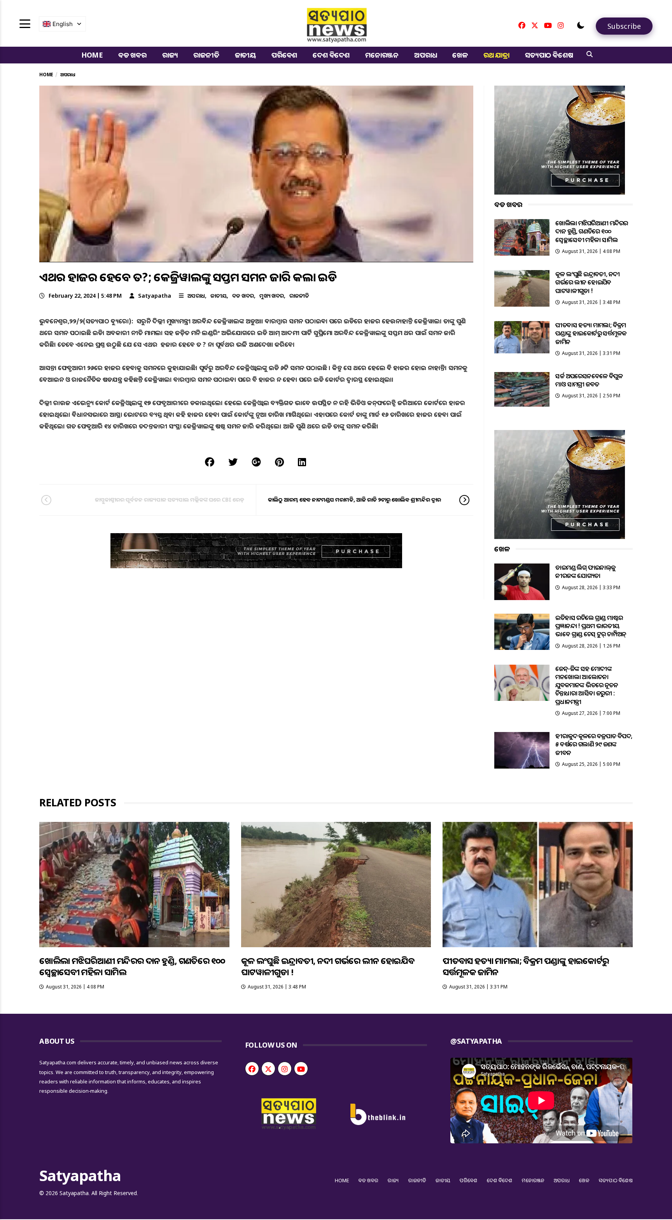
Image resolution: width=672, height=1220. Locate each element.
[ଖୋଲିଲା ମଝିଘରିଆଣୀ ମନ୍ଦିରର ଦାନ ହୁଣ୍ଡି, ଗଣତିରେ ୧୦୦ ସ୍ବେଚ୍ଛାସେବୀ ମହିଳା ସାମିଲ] (522, 237)
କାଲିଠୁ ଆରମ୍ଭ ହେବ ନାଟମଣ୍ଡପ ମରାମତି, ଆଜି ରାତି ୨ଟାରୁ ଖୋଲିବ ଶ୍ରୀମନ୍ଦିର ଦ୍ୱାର (354, 499)
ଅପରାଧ (425, 55)
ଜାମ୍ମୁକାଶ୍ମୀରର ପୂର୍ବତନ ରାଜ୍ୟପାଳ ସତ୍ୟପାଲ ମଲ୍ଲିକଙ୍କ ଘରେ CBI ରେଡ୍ (169, 499)
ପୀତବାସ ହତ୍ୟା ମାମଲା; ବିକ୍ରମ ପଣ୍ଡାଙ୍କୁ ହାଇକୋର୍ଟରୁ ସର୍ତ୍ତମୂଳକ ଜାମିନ (590, 333)
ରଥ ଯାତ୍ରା (496, 55)
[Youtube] (548, 25)
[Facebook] (521, 25)
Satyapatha (154, 295)
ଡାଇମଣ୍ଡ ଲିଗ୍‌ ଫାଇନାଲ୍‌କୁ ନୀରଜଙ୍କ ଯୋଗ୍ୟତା (585, 571)
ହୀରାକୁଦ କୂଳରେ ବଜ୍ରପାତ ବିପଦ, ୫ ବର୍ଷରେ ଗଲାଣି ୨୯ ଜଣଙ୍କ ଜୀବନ (593, 744)
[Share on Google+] (256, 461)
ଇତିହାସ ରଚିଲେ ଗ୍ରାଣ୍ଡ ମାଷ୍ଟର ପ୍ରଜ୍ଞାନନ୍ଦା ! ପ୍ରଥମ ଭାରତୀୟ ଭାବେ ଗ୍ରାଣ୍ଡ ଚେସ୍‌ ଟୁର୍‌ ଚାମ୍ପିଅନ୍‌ (590, 626)
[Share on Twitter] (233, 461)
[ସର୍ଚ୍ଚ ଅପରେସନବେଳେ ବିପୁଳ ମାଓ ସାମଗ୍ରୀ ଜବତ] (522, 389)
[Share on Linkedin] (302, 461)
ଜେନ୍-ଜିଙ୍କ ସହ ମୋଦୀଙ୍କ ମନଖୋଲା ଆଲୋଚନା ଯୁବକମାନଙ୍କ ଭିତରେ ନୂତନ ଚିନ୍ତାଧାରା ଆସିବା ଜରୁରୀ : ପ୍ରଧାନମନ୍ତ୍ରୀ (586, 685)
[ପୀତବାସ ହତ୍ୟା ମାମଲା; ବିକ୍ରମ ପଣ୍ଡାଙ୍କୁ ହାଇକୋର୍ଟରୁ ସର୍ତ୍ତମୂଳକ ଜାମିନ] (522, 337)
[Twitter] (534, 25)
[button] (580, 25)
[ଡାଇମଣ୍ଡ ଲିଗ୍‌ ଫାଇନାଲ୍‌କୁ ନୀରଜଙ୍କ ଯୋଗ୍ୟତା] (522, 581)
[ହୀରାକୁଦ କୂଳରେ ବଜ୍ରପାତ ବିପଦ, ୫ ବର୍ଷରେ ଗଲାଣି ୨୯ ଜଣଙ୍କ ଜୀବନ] (522, 750)
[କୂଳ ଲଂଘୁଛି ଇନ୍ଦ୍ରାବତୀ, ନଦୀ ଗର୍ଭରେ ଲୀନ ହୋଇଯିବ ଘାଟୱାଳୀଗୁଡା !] (522, 288)
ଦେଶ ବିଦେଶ (331, 55)
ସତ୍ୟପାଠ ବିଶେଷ (549, 55)
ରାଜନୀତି (206, 55)
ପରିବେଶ (284, 55)
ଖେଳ (460, 55)
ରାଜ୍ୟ (170, 55)
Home (92, 55)
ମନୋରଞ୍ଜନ (382, 55)
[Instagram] (561, 25)
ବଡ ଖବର (132, 55)
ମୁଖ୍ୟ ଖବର (271, 295)
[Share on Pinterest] (279, 461)
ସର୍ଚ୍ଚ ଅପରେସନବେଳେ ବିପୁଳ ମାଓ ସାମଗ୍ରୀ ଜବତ (589, 380)
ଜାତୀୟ (245, 55)
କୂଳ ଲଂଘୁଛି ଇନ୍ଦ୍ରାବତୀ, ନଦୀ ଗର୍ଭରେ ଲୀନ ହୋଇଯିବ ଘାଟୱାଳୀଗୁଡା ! (587, 282)
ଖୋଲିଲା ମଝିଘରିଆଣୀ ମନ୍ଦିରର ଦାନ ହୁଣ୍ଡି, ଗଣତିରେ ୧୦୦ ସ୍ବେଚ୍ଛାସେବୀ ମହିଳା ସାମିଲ (591, 231)
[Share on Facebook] (209, 461)
